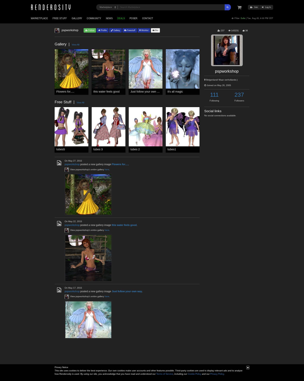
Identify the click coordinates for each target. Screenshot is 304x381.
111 (214, 94)
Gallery (77, 18)
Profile (103, 30)
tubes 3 (98, 149)
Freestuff (130, 30)
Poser (133, 18)
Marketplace (39, 18)
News (109, 18)
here (107, 169)
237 (239, 94)
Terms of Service (164, 374)
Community (94, 18)
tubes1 (172, 149)
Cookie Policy (194, 374)
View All (75, 44)
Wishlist (145, 30)
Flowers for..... (65, 91)
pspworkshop (72, 164)
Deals (121, 18)
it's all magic (175, 91)
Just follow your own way (146, 91)
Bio (156, 30)
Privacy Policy (217, 374)
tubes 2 (135, 149)
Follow (91, 30)
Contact (147, 18)
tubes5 (60, 149)
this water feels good (106, 91)
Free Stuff (60, 18)
